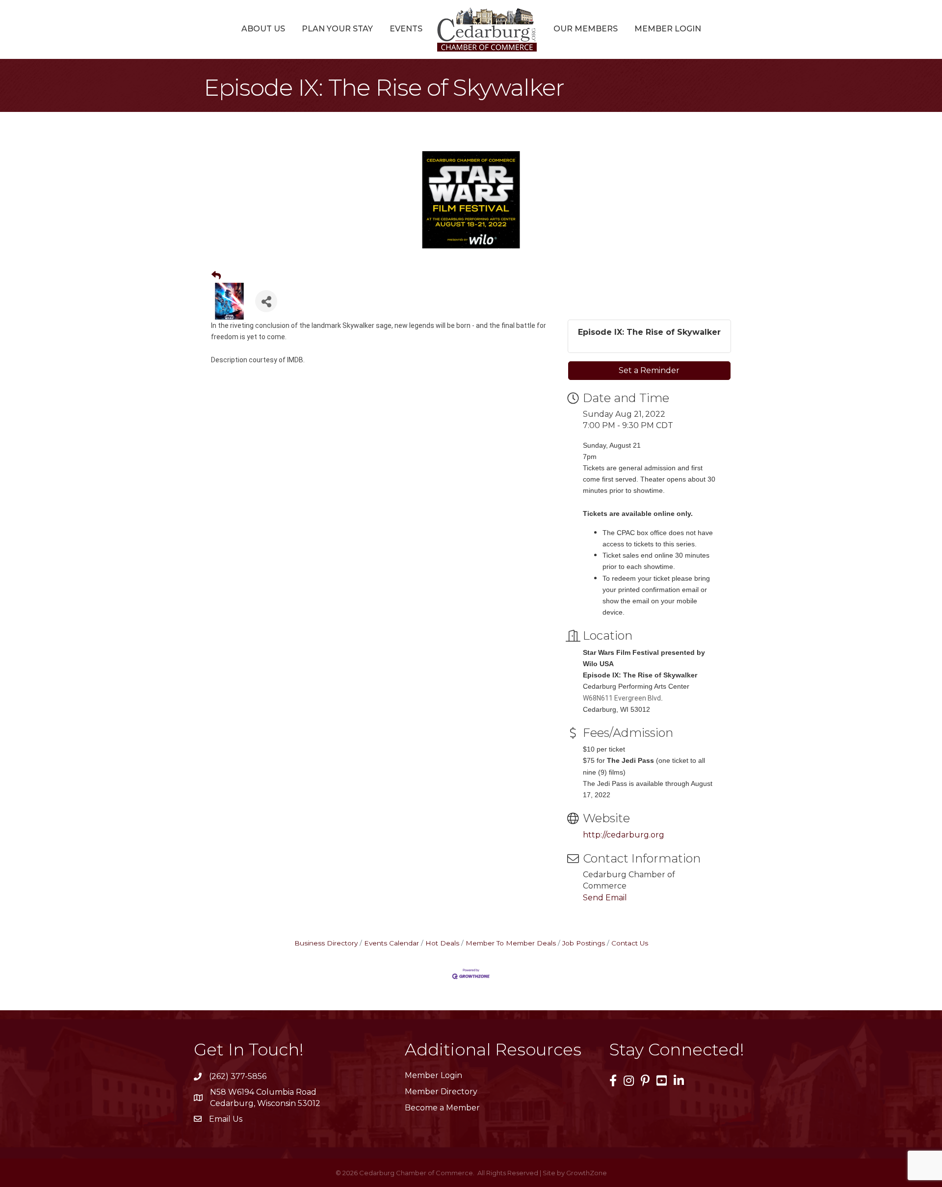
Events (406, 28)
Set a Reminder (649, 370)
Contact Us (629, 943)
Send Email (605, 897)
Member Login (667, 28)
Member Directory (441, 1091)
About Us (263, 28)
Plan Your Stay (337, 28)
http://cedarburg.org (623, 834)
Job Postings (583, 943)
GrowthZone (586, 1173)
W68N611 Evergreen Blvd (622, 698)
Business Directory (326, 943)
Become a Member (442, 1107)
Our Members (585, 28)
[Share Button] (266, 301)
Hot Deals (442, 943)
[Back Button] (216, 276)
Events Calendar (391, 943)
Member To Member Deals (511, 943)
